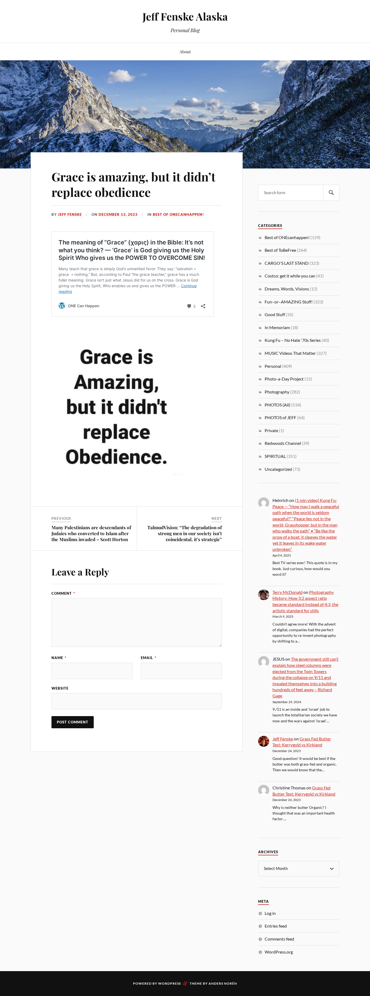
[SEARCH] (331, 193)
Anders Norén (223, 983)
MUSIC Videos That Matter (290, 353)
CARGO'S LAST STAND (287, 263)
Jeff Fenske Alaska (185, 16)
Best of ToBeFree (280, 250)
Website (60, 688)
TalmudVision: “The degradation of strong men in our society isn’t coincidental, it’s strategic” (184, 533)
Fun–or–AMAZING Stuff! (289, 301)
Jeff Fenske (70, 214)
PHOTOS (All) (277, 404)
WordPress (169, 983)
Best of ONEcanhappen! (178, 214)
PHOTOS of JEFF (280, 417)
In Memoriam (277, 327)
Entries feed (276, 925)
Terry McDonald (287, 592)
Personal (273, 366)
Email (148, 658)
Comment (63, 593)
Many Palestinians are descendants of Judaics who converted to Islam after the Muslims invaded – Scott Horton (91, 533)
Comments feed (279, 938)
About (185, 51)
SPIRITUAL (275, 456)
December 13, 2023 (118, 214)
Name (58, 658)
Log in (270, 913)
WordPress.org (279, 951)
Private (271, 430)
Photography (277, 391)
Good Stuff (275, 314)
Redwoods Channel (283, 443)
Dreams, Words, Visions (287, 288)
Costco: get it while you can (290, 275)
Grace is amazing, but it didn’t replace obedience (133, 184)
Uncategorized (278, 469)
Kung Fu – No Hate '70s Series (293, 340)
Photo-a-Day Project (284, 378)
